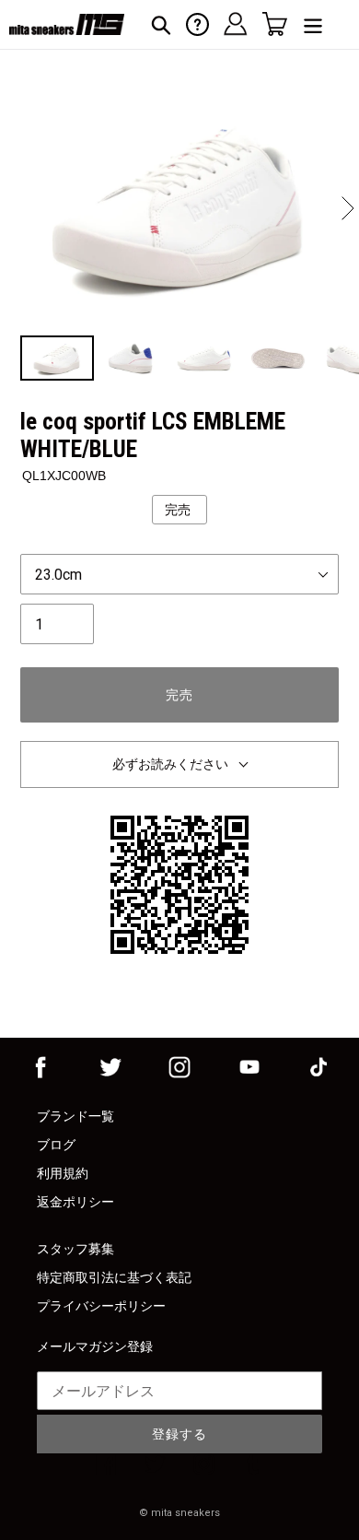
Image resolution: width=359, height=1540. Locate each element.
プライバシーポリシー (101, 1306)
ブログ (56, 1144)
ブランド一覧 (75, 1116)
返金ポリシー (75, 1201)
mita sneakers (185, 1513)
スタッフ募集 (75, 1248)
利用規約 (62, 1173)
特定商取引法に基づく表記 (114, 1277)
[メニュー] (312, 24)
